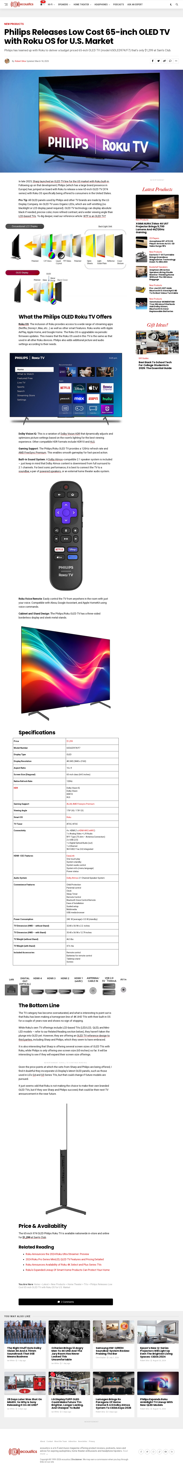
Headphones (101, 4)
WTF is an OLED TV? (94, 216)
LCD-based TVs (27, 216)
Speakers (63, 4)
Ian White (11, 1361)
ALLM (69, 804)
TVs (86, 1284)
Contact (49, 1441)
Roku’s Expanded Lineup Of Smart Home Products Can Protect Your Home (68, 1269)
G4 (34, 1074)
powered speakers (50, 471)
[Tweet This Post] (158, 60)
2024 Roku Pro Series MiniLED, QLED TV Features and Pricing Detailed (65, 1259)
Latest (45, 1284)
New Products (58, 1284)
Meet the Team (60, 1441)
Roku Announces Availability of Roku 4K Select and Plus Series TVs (64, 1264)
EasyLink (70, 856)
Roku (69, 817)
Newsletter (82, 1441)
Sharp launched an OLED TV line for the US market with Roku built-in (71, 181)
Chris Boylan (101, 1358)
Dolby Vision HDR (70, 433)
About (42, 1441)
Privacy (92, 1441)
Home (37, 1284)
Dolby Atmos (55, 459)
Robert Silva (20, 61)
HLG (92, 441)
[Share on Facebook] (152, 60)
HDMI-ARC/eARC (86, 830)
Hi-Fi (50, 4)
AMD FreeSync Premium (32, 452)
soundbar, (24, 471)
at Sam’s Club (34, 1237)
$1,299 (70, 741)
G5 (42, 1074)
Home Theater (81, 4)
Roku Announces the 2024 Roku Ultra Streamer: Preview (57, 1254)
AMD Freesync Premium (84, 804)
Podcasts (118, 4)
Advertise (72, 1441)
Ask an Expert (135, 4)
